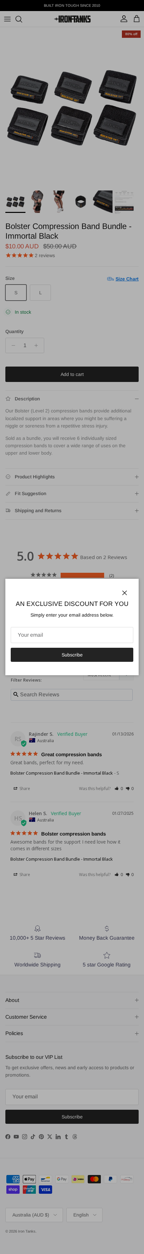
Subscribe (72, 654)
